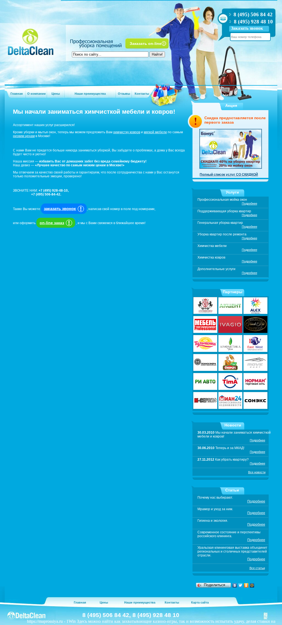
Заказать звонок (247, 28)
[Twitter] (240, 585)
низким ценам (24, 136)
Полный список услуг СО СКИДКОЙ (229, 174)
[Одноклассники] (246, 585)
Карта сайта (200, 602)
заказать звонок (60, 208)
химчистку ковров (126, 132)
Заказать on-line (145, 43)
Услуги (232, 192)
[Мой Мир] (252, 585)
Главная (16, 93)
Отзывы (124, 93)
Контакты (142, 93)
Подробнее (249, 203)
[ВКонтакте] (235, 585)
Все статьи (257, 568)
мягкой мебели (155, 132)
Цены (55, 93)
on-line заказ (52, 223)
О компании (36, 93)
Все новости (256, 472)
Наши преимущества (90, 93)
